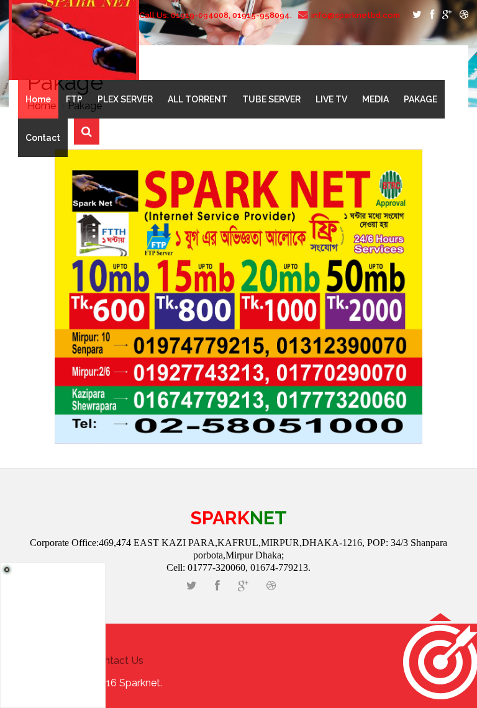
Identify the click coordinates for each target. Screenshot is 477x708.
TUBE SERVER (271, 99)
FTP (74, 99)
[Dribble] (460, 15)
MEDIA (375, 99)
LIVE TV (331, 99)
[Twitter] (415, 15)
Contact (42, 138)
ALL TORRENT (197, 99)
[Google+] (444, 15)
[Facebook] (430, 15)
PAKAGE (420, 99)
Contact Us (117, 660)
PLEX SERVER (125, 99)
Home (38, 99)
